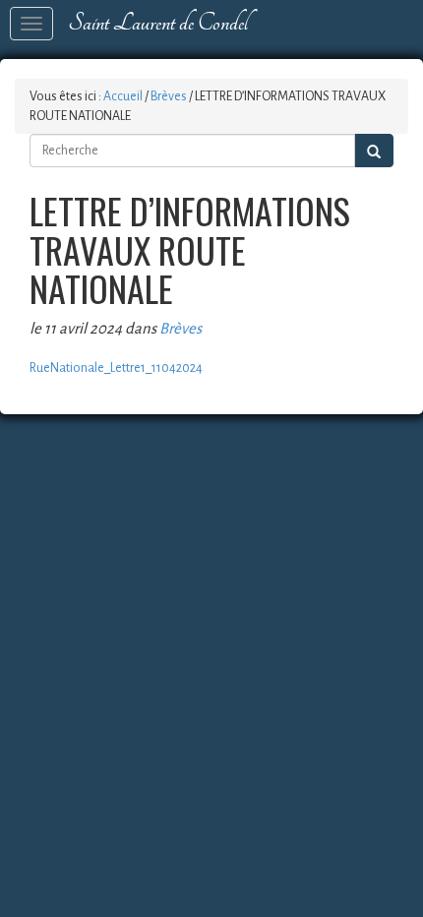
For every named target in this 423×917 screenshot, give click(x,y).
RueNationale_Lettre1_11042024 (116, 368)
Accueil (123, 96)
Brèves (169, 96)
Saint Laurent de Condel (158, 22)
